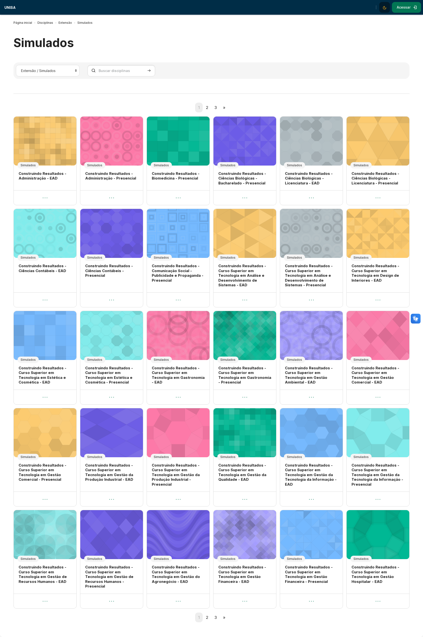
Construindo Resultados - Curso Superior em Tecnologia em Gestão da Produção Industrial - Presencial (176, 475)
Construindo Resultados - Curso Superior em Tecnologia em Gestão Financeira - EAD (242, 574)
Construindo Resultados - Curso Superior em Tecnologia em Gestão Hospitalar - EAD (375, 574)
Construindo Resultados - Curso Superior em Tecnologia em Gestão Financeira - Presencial (309, 574)
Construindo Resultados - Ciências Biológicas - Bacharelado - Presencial (242, 178)
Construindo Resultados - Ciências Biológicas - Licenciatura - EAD (309, 178)
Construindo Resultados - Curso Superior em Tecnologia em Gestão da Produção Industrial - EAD (109, 472)
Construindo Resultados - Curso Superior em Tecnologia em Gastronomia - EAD (178, 375)
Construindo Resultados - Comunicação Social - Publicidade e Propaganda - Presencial (177, 273)
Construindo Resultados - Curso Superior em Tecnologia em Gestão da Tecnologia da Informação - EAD (311, 475)
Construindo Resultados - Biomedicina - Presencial (176, 176)
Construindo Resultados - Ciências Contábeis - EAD (42, 268)
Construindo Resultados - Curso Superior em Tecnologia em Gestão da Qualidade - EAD (242, 472)
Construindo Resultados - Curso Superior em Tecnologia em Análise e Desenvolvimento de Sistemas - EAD (242, 275)
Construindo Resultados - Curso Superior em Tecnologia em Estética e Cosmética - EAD (42, 375)
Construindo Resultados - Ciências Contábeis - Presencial (109, 271)
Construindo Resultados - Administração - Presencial (110, 176)
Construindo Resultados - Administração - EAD (42, 176)
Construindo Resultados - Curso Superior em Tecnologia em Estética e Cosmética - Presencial (109, 375)
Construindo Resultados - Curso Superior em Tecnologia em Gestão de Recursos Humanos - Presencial (109, 577)
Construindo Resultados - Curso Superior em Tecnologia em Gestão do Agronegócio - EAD (176, 574)
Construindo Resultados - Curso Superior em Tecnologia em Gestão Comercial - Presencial (42, 472)
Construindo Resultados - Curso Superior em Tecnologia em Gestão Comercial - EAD (375, 375)
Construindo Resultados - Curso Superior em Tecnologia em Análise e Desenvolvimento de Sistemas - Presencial (309, 275)
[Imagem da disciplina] (45, 141)
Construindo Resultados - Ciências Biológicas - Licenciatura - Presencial (375, 178)
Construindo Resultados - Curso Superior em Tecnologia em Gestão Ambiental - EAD (309, 375)
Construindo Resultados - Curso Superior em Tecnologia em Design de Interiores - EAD (375, 273)
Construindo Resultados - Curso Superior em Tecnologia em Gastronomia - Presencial (244, 375)
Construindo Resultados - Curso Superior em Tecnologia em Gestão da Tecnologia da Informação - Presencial (377, 475)
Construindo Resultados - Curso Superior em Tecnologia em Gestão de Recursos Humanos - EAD (43, 574)
